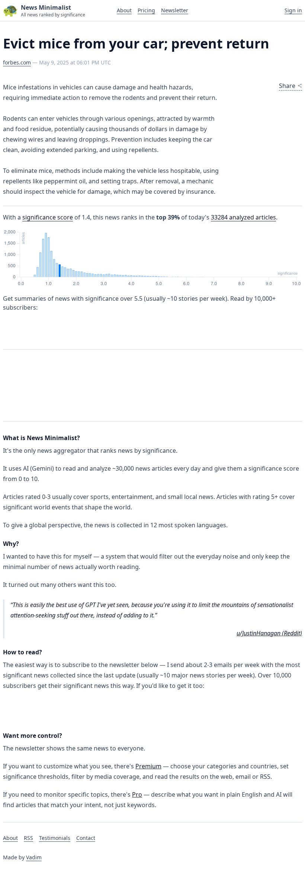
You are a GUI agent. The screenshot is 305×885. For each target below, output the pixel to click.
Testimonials (54, 837)
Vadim (34, 857)
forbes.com (17, 62)
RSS (28, 837)
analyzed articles (243, 217)
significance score (47, 217)
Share (287, 86)
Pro (137, 794)
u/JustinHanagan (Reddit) (269, 633)
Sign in (293, 10)
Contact (85, 837)
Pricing (146, 10)
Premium (148, 766)
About (124, 10)
